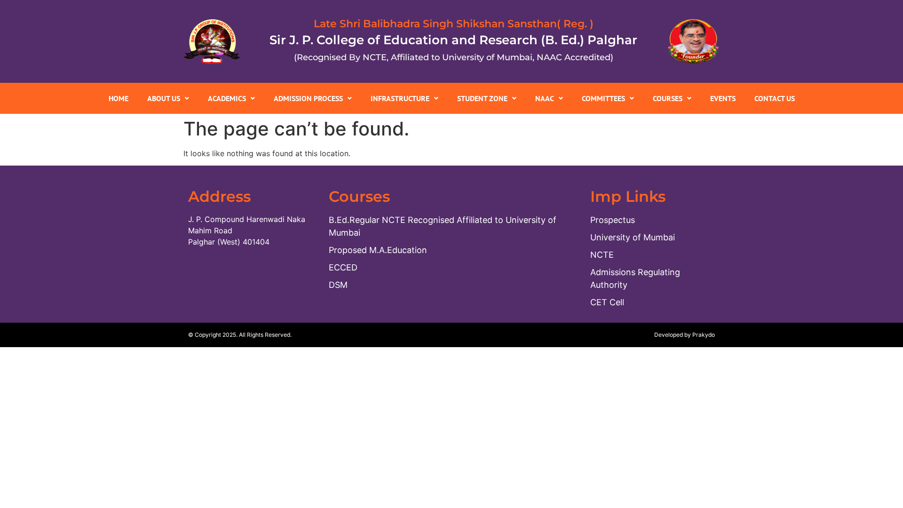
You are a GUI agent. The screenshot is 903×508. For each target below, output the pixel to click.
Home (118, 98)
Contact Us (774, 98)
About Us (163, 98)
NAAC (544, 98)
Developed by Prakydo (684, 334)
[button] (168, 98)
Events (723, 98)
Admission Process (308, 98)
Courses (667, 98)
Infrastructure (400, 98)
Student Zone (482, 98)
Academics (227, 98)
